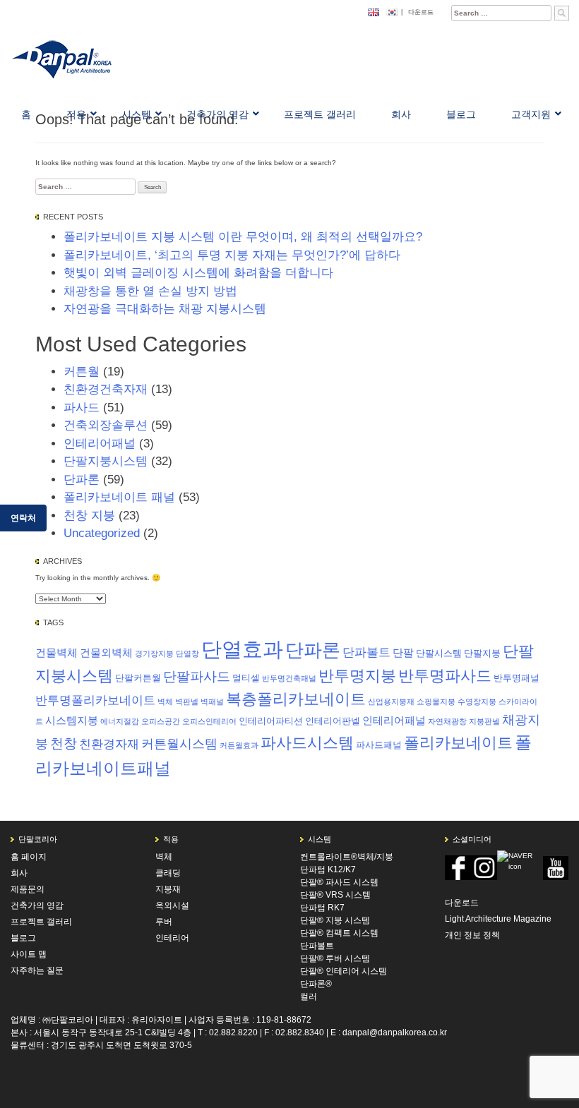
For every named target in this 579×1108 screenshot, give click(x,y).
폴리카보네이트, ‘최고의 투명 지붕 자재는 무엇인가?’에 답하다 (232, 255)
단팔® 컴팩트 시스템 (339, 933)
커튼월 (82, 371)
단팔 (403, 652)
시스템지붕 (71, 720)
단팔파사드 (196, 676)
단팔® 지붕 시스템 (335, 920)
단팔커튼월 (138, 678)
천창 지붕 (89, 515)
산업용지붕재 (391, 701)
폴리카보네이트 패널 (119, 497)
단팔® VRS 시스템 (335, 895)
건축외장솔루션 (106, 425)
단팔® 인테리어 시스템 (343, 971)
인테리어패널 (100, 443)
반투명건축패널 (289, 678)
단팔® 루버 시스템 (335, 958)
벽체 (165, 701)
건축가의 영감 (37, 905)
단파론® (316, 984)
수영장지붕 (477, 701)
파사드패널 (379, 745)
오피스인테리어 (209, 721)
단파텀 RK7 (322, 908)
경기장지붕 (154, 653)
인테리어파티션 (271, 721)
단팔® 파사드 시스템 (339, 882)
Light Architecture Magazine (498, 919)
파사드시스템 (307, 743)
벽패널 (212, 701)
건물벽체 (56, 652)
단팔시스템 (439, 653)
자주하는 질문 (37, 970)
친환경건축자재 (106, 389)
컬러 (308, 996)
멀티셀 (246, 678)
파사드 (82, 407)
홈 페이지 (29, 857)
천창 (63, 743)
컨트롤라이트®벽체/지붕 (346, 857)
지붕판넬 (484, 721)
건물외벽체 (106, 652)
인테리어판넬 (332, 721)
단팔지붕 (482, 653)
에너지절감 (119, 721)
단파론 (82, 479)
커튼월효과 (239, 745)
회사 (19, 873)
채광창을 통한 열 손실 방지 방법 (150, 291)
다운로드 (421, 12)
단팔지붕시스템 (106, 461)
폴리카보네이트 (458, 743)
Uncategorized (102, 533)
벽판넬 (186, 701)
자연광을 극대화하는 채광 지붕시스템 (165, 308)
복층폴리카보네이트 (296, 699)
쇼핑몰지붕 (436, 701)
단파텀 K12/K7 (328, 869)
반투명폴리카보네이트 (95, 700)
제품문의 (27, 889)
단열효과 (242, 649)
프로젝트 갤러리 (41, 922)
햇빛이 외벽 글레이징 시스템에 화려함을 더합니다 (198, 272)
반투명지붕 (357, 676)
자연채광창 (447, 721)
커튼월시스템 (179, 744)
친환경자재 (109, 744)
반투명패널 (516, 678)
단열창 (187, 653)
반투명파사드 (444, 676)
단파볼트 (366, 652)
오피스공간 (160, 721)
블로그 (23, 938)
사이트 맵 (29, 954)
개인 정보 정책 (472, 935)
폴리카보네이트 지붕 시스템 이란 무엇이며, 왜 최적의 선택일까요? (243, 236)
